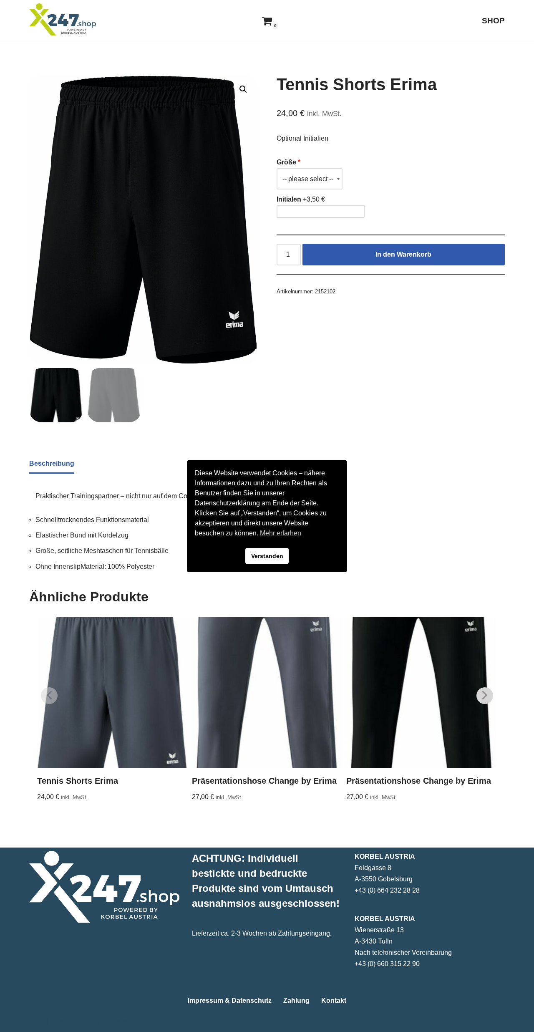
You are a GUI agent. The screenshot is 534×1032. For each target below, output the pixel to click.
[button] (243, 89)
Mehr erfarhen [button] (280, 533)
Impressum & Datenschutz (230, 1000)
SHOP (493, 20)
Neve (37, 1021)
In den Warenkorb (403, 254)
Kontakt (333, 1000)
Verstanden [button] (267, 556)
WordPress (112, 1021)
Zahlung (296, 1000)
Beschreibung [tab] (51, 463)
